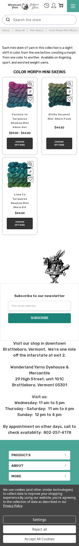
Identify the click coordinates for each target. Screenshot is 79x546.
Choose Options (20, 143)
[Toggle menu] (73, 6)
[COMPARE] (30, 91)
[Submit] (8, 20)
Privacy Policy (12, 506)
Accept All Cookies (40, 539)
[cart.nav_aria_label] (60, 6)
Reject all (39, 529)
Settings (39, 519)
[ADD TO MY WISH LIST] (30, 99)
